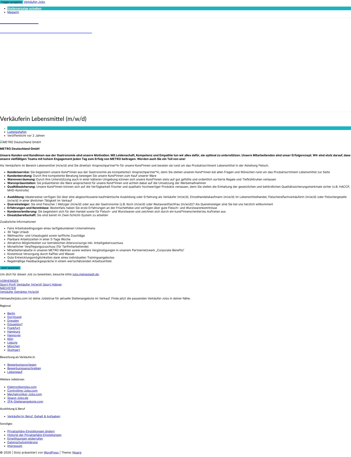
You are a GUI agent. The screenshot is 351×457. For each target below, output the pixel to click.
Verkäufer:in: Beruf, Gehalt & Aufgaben (33, 416)
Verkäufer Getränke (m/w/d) (19, 290)
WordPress (51, 452)
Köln (10, 339)
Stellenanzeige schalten (24, 8)
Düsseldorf (14, 324)
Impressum (14, 446)
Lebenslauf (14, 372)
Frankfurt (13, 328)
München (13, 346)
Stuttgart (13, 350)
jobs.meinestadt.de (86, 274)
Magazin (13, 12)
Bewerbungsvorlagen (21, 364)
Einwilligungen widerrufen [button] (25, 438)
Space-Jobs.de (17, 398)
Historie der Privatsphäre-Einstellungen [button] (34, 435)
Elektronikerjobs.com (22, 387)
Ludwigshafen (17, 132)
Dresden (13, 320)
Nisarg (76, 452)
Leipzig (12, 342)
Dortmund (14, 317)
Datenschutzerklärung (22, 442)
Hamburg (13, 331)
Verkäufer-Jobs (34, 2)
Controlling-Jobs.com (22, 390)
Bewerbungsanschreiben (24, 368)
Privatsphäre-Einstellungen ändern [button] (31, 431)
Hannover (14, 335)
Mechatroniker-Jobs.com (24, 394)
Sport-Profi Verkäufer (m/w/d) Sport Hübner (31, 282)
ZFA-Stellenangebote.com (25, 401)
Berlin (11, 313)
